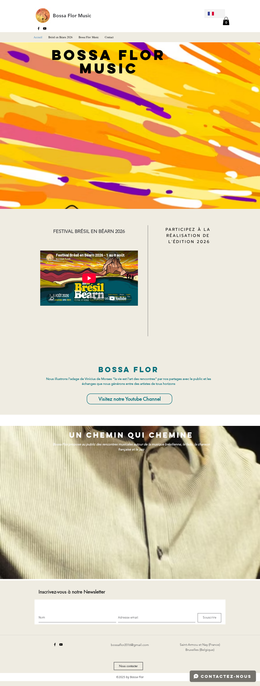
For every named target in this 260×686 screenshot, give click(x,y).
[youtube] (45, 28)
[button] (226, 21)
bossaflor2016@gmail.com (130, 645)
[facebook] (39, 28)
